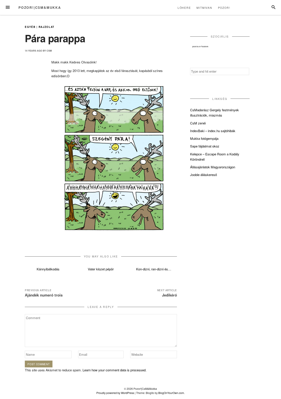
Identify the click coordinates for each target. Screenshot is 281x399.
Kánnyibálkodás (48, 269)
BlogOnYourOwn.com (171, 393)
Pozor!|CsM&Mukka (39, 7)
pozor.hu (195, 46)
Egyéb (30, 27)
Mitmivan (204, 7)
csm (49, 50)
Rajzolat (47, 27)
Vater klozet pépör (101, 269)
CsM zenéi (198, 123)
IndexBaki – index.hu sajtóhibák (212, 130)
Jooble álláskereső (203, 174)
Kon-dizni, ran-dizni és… (153, 269)
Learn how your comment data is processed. (114, 370)
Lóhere (184, 7)
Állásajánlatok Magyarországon (212, 167)
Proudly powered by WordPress (115, 393)
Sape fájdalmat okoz (204, 146)
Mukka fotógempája (204, 138)
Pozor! (224, 7)
